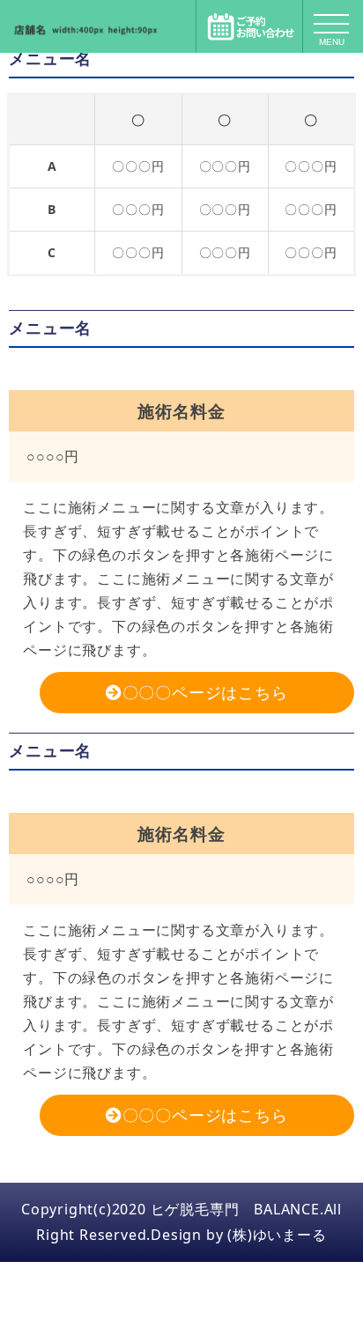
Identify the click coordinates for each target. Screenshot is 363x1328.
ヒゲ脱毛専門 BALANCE (235, 1209)
